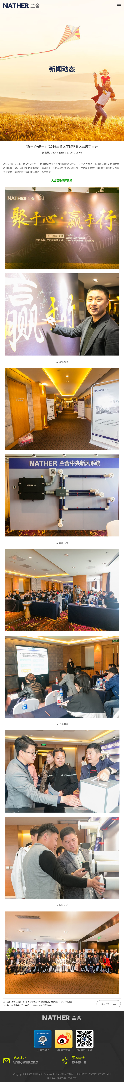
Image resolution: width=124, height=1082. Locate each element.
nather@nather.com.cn (25, 1062)
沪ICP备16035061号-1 (99, 1074)
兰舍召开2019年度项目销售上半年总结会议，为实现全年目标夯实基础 (41, 1002)
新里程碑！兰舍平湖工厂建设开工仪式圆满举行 (31, 1005)
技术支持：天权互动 (67, 1078)
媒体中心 (51, 1078)
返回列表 (105, 1003)
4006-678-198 (79, 1062)
